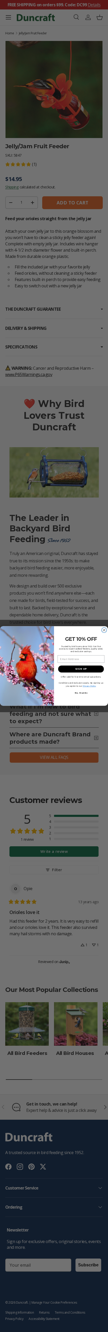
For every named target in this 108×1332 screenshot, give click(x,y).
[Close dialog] (104, 630)
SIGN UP (81, 669)
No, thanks (81, 693)
